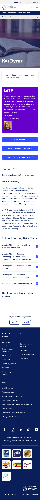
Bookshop (5, 368)
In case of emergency (27, 354)
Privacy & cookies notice (10, 417)
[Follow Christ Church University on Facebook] (4, 432)
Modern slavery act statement (12, 396)
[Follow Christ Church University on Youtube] (36, 432)
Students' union (7, 355)
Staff (28, 2)
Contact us (24, 359)
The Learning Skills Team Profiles (20, 13)
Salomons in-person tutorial (18, 157)
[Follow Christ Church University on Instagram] (12, 432)
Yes (12, 322)
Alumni (35, 2)
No (24, 322)
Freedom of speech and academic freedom (17, 404)
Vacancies (23, 350)
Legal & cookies (7, 388)
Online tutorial (19, 140)
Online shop (6, 359)
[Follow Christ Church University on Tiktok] (28, 432)
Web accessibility (8, 392)
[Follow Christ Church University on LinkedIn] (20, 432)
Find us (22, 340)
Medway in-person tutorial (19, 148)
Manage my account (9, 364)
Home (4, 13)
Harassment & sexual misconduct (13, 413)
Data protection (7, 408)
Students (17, 2)
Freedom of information (10, 400)
